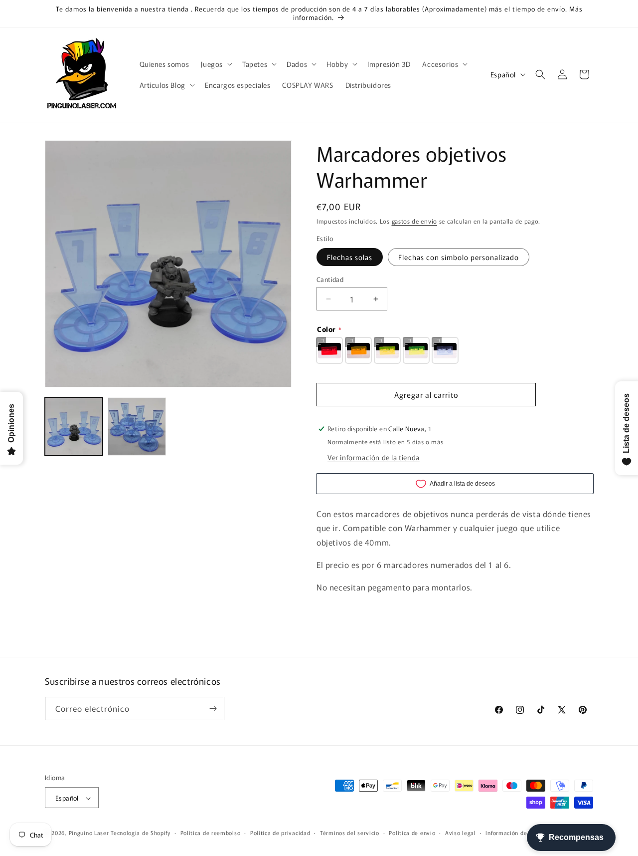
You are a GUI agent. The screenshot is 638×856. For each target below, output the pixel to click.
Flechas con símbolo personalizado (458, 257)
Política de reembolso (210, 833)
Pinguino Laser (89, 833)
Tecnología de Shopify (140, 833)
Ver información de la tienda (373, 457)
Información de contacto (518, 833)
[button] (215, 63)
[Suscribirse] (213, 708)
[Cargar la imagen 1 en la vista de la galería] (74, 426)
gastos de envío (415, 221)
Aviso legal (460, 833)
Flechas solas (349, 257)
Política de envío (412, 833)
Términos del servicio (349, 833)
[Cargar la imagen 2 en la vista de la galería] (136, 426)
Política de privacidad (280, 833)
